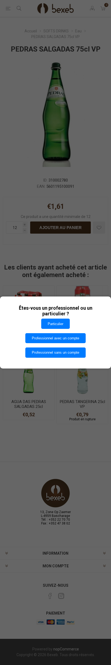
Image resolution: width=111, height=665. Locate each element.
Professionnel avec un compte (55, 338)
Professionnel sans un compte (55, 352)
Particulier (55, 324)
